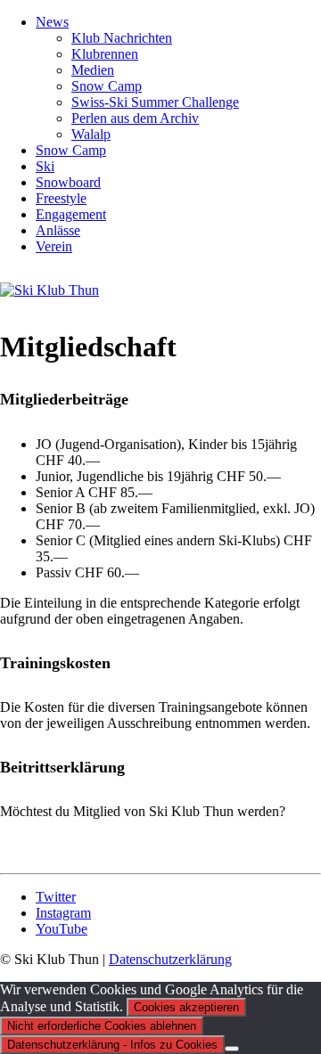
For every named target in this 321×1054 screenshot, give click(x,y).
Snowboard (68, 182)
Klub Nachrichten (121, 37)
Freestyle (61, 198)
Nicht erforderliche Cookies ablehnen (101, 1026)
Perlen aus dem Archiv (135, 118)
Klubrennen (104, 53)
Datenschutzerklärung (170, 959)
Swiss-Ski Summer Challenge (155, 102)
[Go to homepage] (49, 290)
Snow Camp (106, 86)
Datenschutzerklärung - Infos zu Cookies (112, 1044)
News (52, 21)
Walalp (91, 134)
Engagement (71, 214)
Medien (92, 70)
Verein (54, 246)
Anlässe (58, 230)
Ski (45, 166)
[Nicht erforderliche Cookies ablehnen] (232, 1048)
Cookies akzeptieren (186, 1007)
